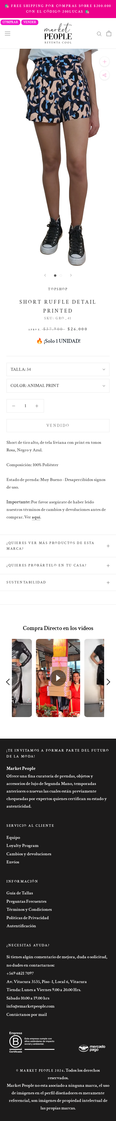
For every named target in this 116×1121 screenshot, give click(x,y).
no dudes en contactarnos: (30, 965)
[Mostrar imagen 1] (55, 275)
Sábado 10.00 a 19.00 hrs (27, 998)
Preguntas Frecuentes (26, 901)
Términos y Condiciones (29, 909)
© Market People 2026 (40, 1071)
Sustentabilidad (26, 582)
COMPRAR (10, 22)
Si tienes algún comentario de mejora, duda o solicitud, (56, 957)
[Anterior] (45, 275)
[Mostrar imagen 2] (61, 275)
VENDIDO (58, 425)
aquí (36, 517)
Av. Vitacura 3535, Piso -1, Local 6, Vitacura (46, 982)
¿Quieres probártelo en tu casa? (46, 565)
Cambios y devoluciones (28, 854)
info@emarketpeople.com (30, 1006)
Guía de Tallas (19, 893)
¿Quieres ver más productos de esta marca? (50, 546)
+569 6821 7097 (20, 973)
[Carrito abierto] (109, 33)
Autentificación (21, 926)
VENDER (29, 22)
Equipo (13, 837)
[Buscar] (99, 33)
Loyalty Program (22, 846)
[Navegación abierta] (7, 33)
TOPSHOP (58, 289)
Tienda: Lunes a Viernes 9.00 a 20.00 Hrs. (43, 990)
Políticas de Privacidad (27, 918)
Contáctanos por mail (26, 1015)
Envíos (12, 862)
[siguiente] (71, 275)
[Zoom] (104, 61)
